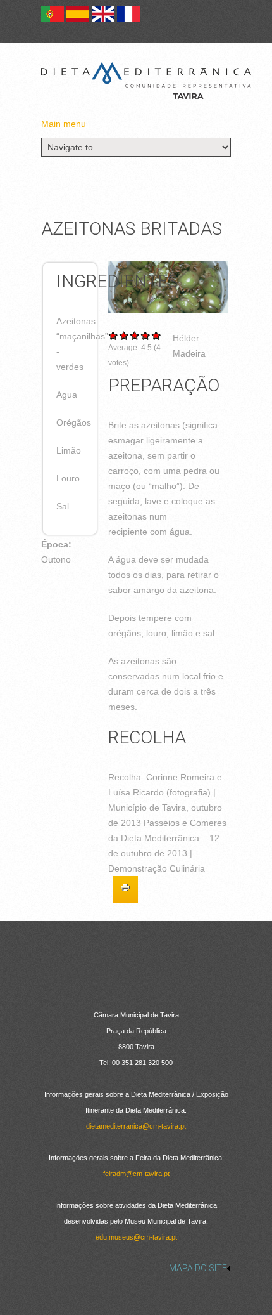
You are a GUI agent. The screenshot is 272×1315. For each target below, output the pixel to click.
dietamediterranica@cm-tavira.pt (136, 1126)
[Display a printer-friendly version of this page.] (125, 889)
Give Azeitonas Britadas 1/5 (113, 335)
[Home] (146, 80)
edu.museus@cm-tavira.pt (136, 1237)
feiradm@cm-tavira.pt (136, 1173)
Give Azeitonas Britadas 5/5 (156, 335)
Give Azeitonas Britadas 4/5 (145, 335)
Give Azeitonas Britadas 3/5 (135, 335)
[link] (136, 1268)
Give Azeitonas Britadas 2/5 (124, 335)
